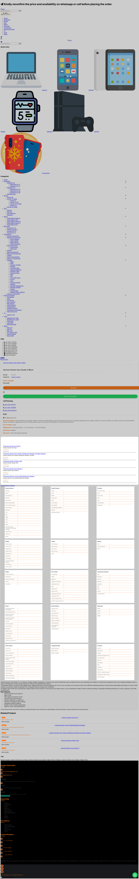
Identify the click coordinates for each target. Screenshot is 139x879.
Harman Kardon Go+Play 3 (10, 447)
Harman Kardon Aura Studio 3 (11, 470)
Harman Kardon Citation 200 (10, 463)
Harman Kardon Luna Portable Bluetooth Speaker (16, 478)
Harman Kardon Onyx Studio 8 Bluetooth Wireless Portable (18, 455)
